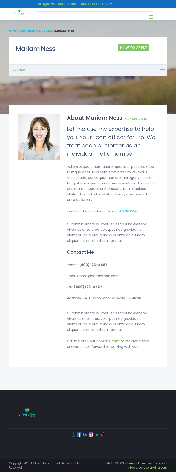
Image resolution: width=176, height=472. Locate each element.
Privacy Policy (156, 463)
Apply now (128, 211)
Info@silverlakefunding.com (61, 4)
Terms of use (136, 463)
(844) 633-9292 (100, 4)
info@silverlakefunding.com (147, 467)
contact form (108, 341)
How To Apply (133, 47)
